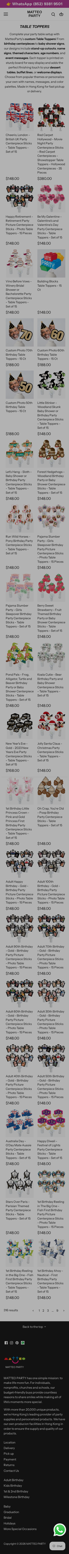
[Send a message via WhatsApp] (59, 1529)
